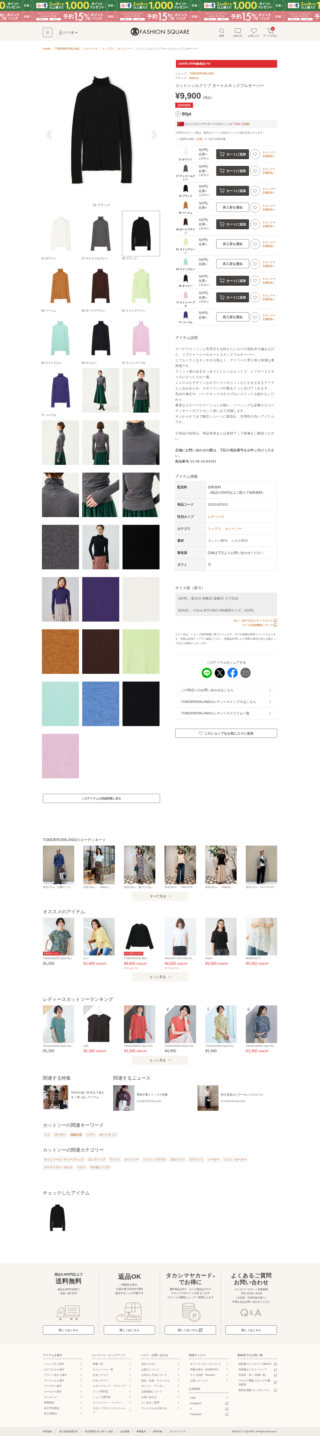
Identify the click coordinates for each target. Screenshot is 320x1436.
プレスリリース (177, 1431)
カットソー (132, 1159)
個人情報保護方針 (68, 1431)
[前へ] (49, 135)
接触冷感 (76, 1134)
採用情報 (157, 1431)
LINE (193, 1397)
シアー (90, 1134)
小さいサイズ (100, 1380)
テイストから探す (54, 1380)
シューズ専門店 (102, 1397)
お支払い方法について (154, 1374)
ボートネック (108, 1134)
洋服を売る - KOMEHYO (204, 1369)
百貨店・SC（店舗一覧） (253, 1374)
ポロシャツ (178, 1159)
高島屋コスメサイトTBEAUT (255, 1363)
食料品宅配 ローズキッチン (254, 1390)
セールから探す (53, 1391)
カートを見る (270, 32)
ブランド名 (55, 1374)
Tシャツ (115, 1159)
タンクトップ (96, 1159)
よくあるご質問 (150, 1402)
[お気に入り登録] (255, 154)
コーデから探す (53, 1385)
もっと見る (157, 977)
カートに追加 (236, 154)
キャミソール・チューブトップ (64, 1159)
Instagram (195, 1403)
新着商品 (49, 1402)
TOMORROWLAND (201, 73)
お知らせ (237, 35)
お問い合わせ (149, 1397)
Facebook (195, 1414)
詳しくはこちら (68, 1330)
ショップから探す (54, 1363)
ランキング (50, 1397)
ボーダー (60, 1134)
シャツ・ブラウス (154, 1159)
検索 (221, 35)
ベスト (81, 1167)
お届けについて (150, 1369)
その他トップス (100, 1167)
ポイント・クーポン (152, 1385)
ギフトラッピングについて (205, 1363)
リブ (47, 1134)
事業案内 (141, 1431)
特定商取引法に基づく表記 (99, 1431)
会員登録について (151, 1391)
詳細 (246, 124)
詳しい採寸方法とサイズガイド (253, 620)
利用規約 (47, 1431)
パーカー (213, 1159)
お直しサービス (199, 1380)
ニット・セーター (235, 1159)
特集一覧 (98, 1363)
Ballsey (194, 78)
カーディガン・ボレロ (58, 1167)
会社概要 (125, 1431)
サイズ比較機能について (257, 625)
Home (47, 48)
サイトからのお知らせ (154, 1408)
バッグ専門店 (100, 1391)
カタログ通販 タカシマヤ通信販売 (254, 1382)
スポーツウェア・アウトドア (109, 1385)
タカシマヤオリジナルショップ (109, 1410)
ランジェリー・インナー (107, 1402)
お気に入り (254, 35)
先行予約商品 (52, 1408)
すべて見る (158, 896)
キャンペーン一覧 (103, 1369)
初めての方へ (149, 1363)
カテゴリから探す (54, 1369)
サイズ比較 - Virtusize (202, 1374)
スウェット (196, 1159)
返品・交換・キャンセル (155, 1380)
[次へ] (153, 135)
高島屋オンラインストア (252, 1369)
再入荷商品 (50, 1413)
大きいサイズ (100, 1374)
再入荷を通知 (232, 207)
